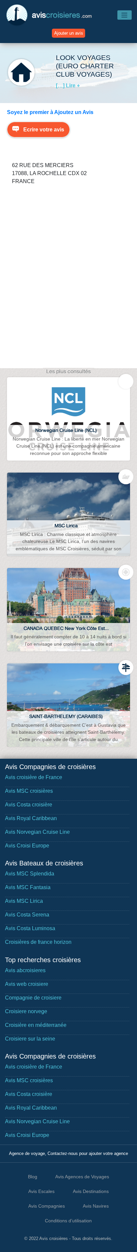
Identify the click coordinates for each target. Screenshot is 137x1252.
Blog (32, 1176)
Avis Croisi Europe (27, 845)
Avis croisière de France (33, 777)
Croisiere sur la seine (30, 1039)
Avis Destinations (91, 1191)
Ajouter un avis (68, 33)
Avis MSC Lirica (24, 901)
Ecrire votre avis (43, 129)
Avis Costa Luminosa (30, 928)
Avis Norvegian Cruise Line (37, 832)
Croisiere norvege (26, 1011)
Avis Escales (41, 1191)
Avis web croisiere (26, 984)
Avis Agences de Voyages (82, 1176)
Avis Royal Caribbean (31, 818)
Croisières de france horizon (38, 942)
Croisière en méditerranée (36, 1025)
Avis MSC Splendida (29, 873)
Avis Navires (96, 1206)
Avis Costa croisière (28, 804)
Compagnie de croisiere (33, 998)
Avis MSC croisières (29, 791)
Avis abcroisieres (25, 970)
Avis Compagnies (46, 1206)
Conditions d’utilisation (68, 1220)
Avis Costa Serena (27, 914)
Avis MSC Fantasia (28, 887)
